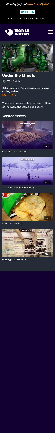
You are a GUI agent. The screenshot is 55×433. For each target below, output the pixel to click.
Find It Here (27, 12)
